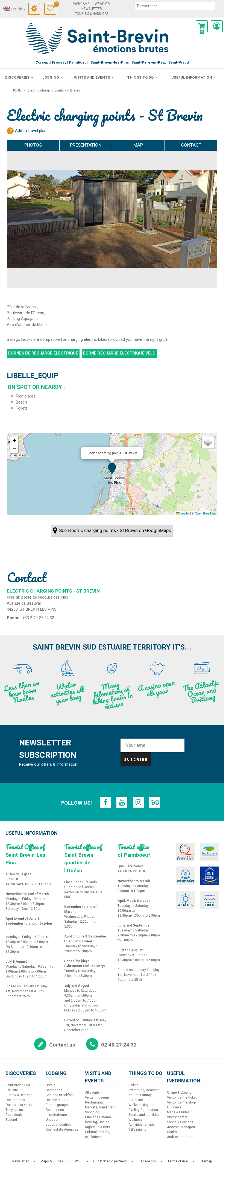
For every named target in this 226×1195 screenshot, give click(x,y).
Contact (191, 145)
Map (138, 145)
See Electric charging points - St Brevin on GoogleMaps (115, 530)
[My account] (216, 26)
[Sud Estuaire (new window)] (209, 852)
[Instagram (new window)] (138, 802)
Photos (33, 145)
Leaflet (184, 513)
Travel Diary (55, 5)
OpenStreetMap (205, 513)
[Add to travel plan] (10, 130)
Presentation (85, 145)
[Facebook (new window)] (105, 802)
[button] (201, 26)
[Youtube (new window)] (121, 802)
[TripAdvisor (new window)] (154, 802)
